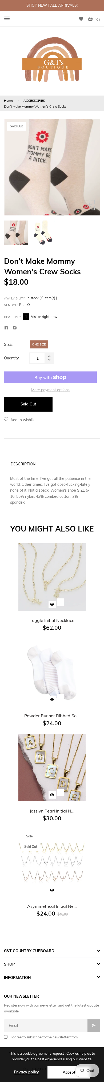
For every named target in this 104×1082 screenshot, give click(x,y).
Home (8, 100)
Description (23, 464)
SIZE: (8, 344)
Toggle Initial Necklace (52, 620)
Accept (69, 1072)
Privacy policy (26, 1072)
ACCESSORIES (34, 100)
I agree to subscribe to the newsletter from (44, 1037)
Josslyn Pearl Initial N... (52, 811)
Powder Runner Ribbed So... (52, 715)
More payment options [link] (50, 390)
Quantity (11, 358)
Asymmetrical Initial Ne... (52, 906)
